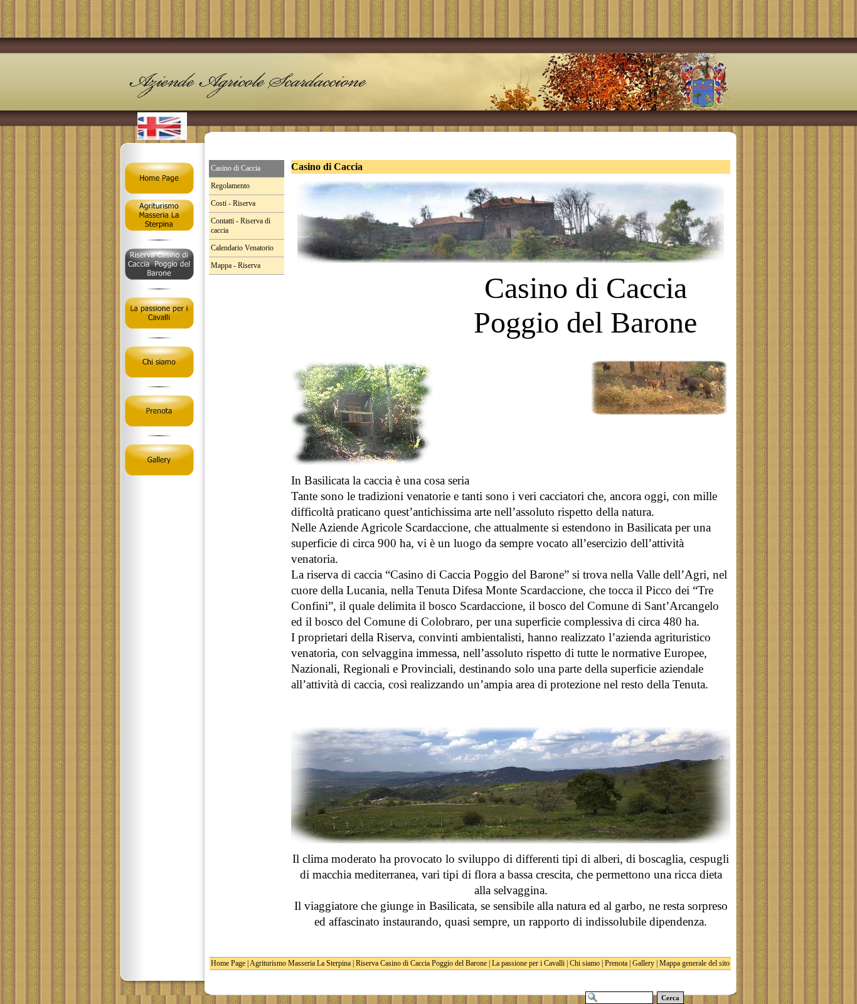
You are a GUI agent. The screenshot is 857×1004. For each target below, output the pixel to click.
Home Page (228, 963)
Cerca (670, 997)
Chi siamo (585, 963)
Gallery (643, 963)
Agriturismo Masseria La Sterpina (300, 963)
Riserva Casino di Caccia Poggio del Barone (421, 963)
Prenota (616, 963)
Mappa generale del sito (694, 963)
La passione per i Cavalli (528, 963)
